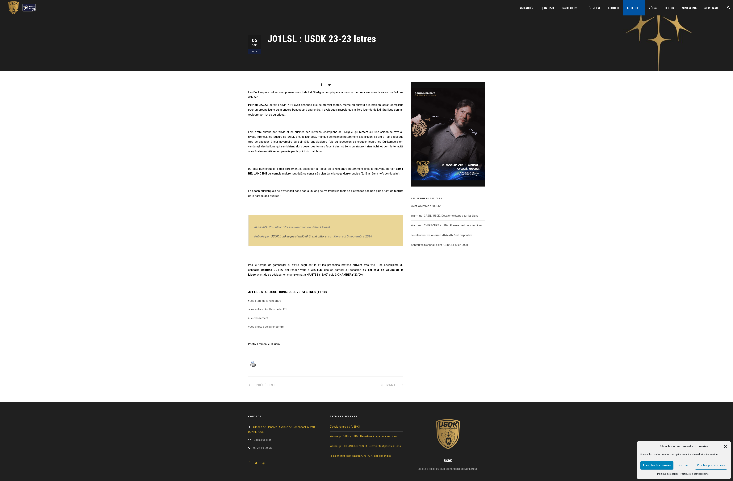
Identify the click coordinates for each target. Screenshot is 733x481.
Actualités (526, 8)
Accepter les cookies (657, 465)
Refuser (684, 465)
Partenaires (689, 8)
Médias (652, 8)
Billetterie (634, 8)
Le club (669, 8)
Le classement (259, 318)
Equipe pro (547, 8)
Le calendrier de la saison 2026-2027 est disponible (441, 235)
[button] (725, 446)
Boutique (613, 8)
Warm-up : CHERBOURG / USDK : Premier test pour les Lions (446, 225)
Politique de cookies (668, 474)
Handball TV (569, 8)
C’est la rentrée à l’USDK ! (426, 206)
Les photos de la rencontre (267, 326)
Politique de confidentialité (695, 474)
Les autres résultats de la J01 (269, 309)
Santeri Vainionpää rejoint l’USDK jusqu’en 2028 (439, 244)
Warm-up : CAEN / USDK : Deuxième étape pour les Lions (444, 215)
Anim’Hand (711, 8)
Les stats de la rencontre (266, 300)
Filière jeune (592, 8)
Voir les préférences (711, 465)
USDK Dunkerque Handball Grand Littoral (299, 236)
